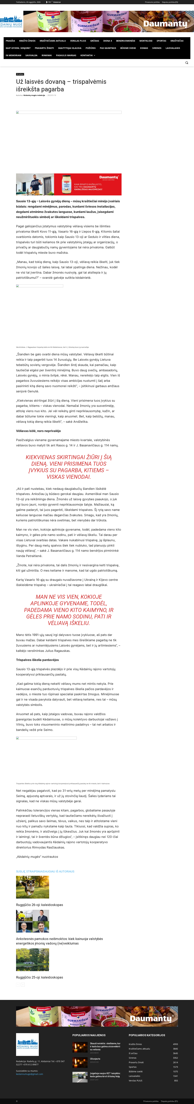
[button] (186, 62)
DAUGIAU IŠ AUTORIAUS (58, 871)
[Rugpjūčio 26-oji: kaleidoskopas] (69, 887)
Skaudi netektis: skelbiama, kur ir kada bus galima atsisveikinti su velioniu (105, 1046)
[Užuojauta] (80, 1062)
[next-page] (23, 985)
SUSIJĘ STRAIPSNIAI (29, 871)
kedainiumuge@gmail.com (29, 1074)
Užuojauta (95, 1059)
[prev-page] (18, 985)
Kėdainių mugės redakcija (34, 95)
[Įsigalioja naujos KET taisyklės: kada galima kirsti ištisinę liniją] (80, 1077)
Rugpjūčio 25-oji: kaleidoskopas (39, 977)
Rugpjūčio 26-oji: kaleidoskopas (39, 905)
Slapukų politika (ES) (169, 1101)
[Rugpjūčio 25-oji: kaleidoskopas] (69, 959)
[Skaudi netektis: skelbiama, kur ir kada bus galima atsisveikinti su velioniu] (80, 1047)
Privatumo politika (151, 1101)
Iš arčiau (20, 74)
